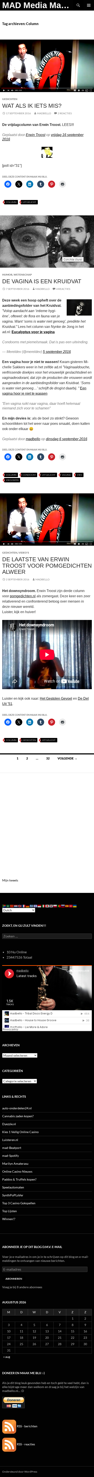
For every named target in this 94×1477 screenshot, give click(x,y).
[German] (28, 905)
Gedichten (9, 99)
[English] (20, 905)
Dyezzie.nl (9, 1124)
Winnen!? (8, 1219)
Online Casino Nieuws (17, 1171)
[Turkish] (71, 905)
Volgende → (67, 758)
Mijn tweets (10, 880)
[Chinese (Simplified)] (12, 905)
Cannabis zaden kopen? (18, 1116)
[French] (24, 905)
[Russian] (63, 905)
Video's (23, 552)
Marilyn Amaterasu (15, 1163)
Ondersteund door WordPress (19, 1471)
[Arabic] (8, 905)
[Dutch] (16, 905)
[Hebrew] (36, 905)
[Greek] (32, 905)
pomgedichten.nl (23, 596)
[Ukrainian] (75, 905)
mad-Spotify (10, 1155)
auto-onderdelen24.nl (17, 1108)
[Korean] (51, 905)
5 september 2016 (57, 352)
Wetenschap (23, 274)
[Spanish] (67, 905)
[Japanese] (47, 905)
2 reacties (65, 113)
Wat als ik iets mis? (31, 105)
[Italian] (43, 905)
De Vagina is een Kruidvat (41, 281)
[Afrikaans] (4, 905)
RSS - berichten (26, 1426)
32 (48, 758)
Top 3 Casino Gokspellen (18, 1203)
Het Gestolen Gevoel (56, 698)
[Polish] (55, 905)
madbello (33, 439)
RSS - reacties (25, 1444)
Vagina (66, 474)
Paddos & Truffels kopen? (19, 1179)
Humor (7, 274)
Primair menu (89, 5)
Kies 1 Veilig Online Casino (20, 1132)
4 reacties (63, 289)
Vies (79, 474)
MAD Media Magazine (37, 5)
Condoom (29, 474)
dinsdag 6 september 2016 (66, 439)
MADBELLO (44, 113)
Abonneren (13, 1278)
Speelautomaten (13, 1187)
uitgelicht (29, 202)
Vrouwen (12, 480)
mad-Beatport (11, 1148)
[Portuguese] (59, 905)
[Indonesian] (40, 905)
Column (11, 202)
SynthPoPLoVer (12, 1195)
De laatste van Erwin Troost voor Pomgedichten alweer (47, 565)
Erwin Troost (35, 135)
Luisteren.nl (10, 1140)
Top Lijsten (9, 1211)
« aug (6, 1357)
